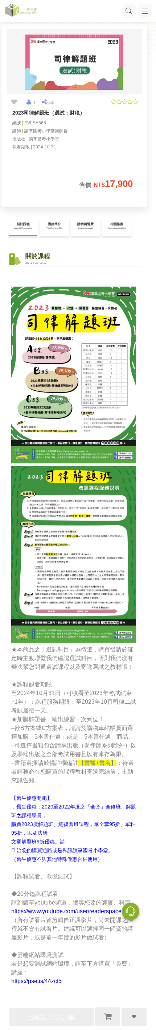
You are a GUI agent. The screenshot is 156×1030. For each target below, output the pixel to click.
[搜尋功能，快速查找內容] (129, 11)
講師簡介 (54, 225)
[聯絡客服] (130, 912)
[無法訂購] (107, 1016)
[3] (14, 102)
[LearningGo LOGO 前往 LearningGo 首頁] (21, 11)
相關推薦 (117, 225)
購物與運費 (85, 225)
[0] (29, 102)
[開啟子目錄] (145, 11)
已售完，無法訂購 (51, 1017)
